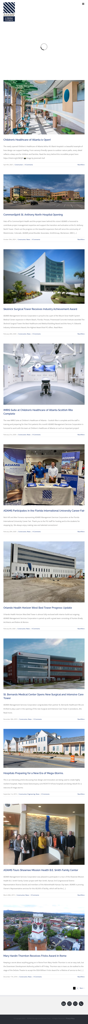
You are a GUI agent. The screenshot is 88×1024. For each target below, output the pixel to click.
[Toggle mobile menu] (83, 4)
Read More (81, 165)
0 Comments (29, 165)
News (28, 239)
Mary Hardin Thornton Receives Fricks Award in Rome (34, 955)
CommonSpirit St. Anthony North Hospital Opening (33, 214)
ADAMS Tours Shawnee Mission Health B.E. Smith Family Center (40, 870)
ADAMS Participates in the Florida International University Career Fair (43, 510)
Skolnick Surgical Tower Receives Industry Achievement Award (40, 309)
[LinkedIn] (63, 1003)
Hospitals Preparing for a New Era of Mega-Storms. (33, 773)
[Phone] (81, 1003)
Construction (19, 165)
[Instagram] (69, 1003)
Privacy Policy (70, 1018)
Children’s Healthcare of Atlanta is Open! (27, 139)
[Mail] (75, 1003)
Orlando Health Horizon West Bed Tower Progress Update (37, 607)
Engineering (31, 794)
